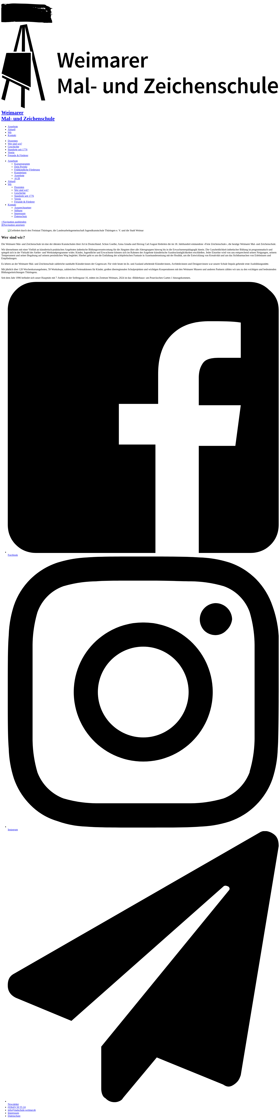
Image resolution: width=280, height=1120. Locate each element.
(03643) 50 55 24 (17, 1107)
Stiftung (18, 210)
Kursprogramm (22, 163)
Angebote (13, 126)
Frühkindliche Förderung (27, 169)
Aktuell (11, 129)
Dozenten (13, 140)
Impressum (19, 213)
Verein (11, 152)
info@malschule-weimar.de (22, 1110)
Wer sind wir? (15, 143)
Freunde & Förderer (18, 155)
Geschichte (13, 146)
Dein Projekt (20, 166)
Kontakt (12, 135)
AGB (17, 178)
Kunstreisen (20, 172)
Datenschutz (20, 216)
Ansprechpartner (22, 207)
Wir (10, 132)
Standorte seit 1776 (17, 149)
